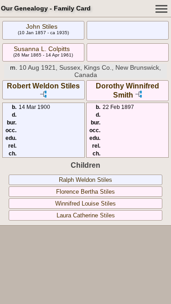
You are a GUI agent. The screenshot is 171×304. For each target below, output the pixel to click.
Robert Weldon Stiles (43, 86)
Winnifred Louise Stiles (85, 203)
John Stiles (41, 26)
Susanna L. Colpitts (42, 48)
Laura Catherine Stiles (86, 215)
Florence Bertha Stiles (85, 191)
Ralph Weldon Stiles (85, 179)
